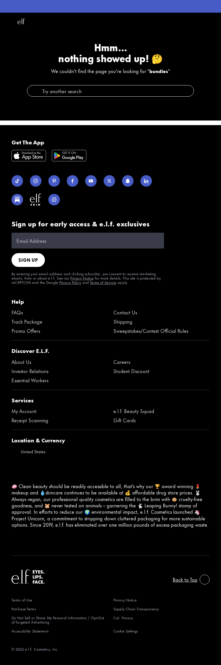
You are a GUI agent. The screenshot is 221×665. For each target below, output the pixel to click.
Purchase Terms (24, 609)
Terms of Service (103, 282)
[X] (109, 181)
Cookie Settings (125, 631)
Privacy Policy (70, 282)
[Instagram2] (54, 199)
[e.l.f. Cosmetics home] (28, 577)
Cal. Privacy (123, 618)
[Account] (200, 21)
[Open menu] (8, 21)
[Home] (21, 21)
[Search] (187, 21)
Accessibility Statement (30, 631)
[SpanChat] (128, 181)
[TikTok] (17, 181)
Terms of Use (22, 600)
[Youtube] (91, 181)
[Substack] (17, 199)
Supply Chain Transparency (136, 609)
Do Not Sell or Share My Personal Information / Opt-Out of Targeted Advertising (58, 620)
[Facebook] (72, 181)
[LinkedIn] (146, 181)
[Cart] (212, 21)
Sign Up (28, 260)
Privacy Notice (82, 278)
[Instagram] (35, 181)
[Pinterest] (54, 181)
